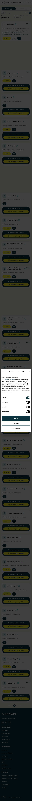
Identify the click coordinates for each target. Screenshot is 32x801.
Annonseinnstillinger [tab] (20, 371)
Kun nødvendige (16, 428)
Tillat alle (16, 418)
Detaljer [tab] (11, 371)
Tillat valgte (16, 423)
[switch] (28, 402)
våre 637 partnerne (10, 379)
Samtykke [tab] (4, 371)
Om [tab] (30, 371)
